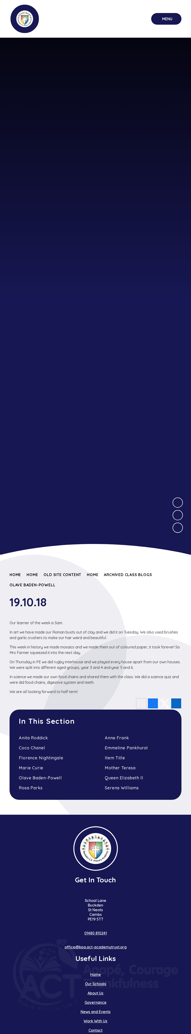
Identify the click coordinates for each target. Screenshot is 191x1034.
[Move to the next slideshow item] (178, 502)
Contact (95, 1030)
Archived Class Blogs (128, 574)
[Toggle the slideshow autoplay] (178, 528)
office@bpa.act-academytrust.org (96, 947)
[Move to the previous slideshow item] (178, 515)
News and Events (96, 1011)
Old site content (62, 574)
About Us (95, 993)
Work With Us (95, 1021)
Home (15, 574)
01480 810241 (95, 933)
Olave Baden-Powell (32, 585)
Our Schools (95, 983)
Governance (95, 1002)
